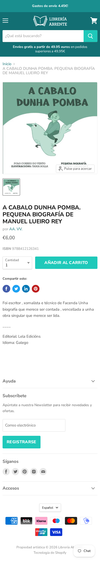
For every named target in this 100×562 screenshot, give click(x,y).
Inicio (7, 64)
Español (47, 508)
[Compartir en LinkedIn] (26, 289)
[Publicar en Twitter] (16, 289)
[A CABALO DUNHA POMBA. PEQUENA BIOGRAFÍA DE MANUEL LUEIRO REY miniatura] (11, 187)
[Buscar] (90, 36)
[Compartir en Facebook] (6, 289)
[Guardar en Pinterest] (35, 289)
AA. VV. (15, 229)
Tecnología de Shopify (50, 552)
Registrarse (21, 442)
